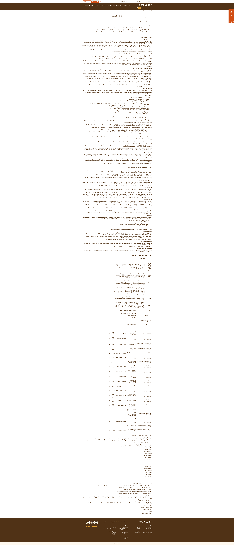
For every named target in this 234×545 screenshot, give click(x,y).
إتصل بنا (114, 527)
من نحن (149, 1)
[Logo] (145, 5)
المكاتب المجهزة (127, 5)
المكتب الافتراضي (119, 5)
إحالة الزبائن (114, 533)
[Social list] (97, 522)
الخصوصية (126, 533)
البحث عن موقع (135, 7)
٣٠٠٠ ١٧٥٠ (101, 1)
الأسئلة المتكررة (125, 531)
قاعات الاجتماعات (102, 5)
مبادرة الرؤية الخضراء (136, 529)
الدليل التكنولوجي (125, 538)
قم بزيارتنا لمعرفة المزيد (231, 22)
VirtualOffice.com (124, 529)
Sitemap (126, 537)
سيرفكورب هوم (139, 1)
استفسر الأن (231, 16)
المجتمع (138, 528)
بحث (133, 1)
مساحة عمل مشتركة (111, 5)
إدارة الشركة (137, 531)
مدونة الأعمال (144, 1)
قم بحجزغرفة (113, 529)
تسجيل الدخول (85, 1)
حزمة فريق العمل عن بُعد (147, 532)
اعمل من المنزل (149, 533)
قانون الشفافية (137, 532)
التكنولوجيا (86, 5)
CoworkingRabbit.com (123, 528)
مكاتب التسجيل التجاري (93, 5)
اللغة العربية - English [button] (126, 1)
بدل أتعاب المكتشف (112, 534)
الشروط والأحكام (125, 532)
